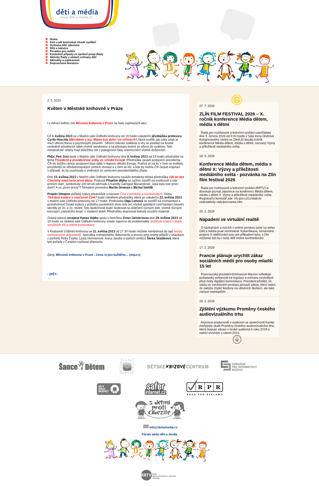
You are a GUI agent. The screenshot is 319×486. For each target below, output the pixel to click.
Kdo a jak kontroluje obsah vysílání (73, 42)
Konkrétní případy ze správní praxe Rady (76, 54)
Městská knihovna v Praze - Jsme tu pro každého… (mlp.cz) (98, 255)
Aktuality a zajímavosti (65, 60)
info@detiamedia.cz (163, 427)
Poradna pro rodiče (62, 51)
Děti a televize (59, 48)
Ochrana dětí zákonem (65, 45)
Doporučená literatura (64, 63)
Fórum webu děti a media (159, 434)
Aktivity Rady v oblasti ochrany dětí (73, 57)
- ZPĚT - (52, 274)
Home (54, 39)
